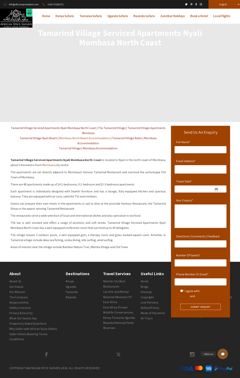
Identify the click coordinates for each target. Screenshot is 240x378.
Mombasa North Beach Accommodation (84, 138)
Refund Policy (150, 308)
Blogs (144, 287)
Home (144, 281)
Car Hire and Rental (116, 292)
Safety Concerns (20, 308)
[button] (223, 354)
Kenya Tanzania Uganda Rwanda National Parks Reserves (119, 323)
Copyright (147, 297)
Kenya (70, 281)
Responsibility (18, 302)
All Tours (147, 318)
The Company (18, 297)
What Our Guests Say (23, 318)
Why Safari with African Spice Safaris (33, 329)
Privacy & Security (21, 313)
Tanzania (72, 292)
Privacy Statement (207, 296)
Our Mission (17, 292)
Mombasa (48, 165)
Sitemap (146, 292)
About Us (15, 281)
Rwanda (71, 297)
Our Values (16, 287)
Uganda (71, 287)
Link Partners (149, 302)
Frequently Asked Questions (27, 324)
